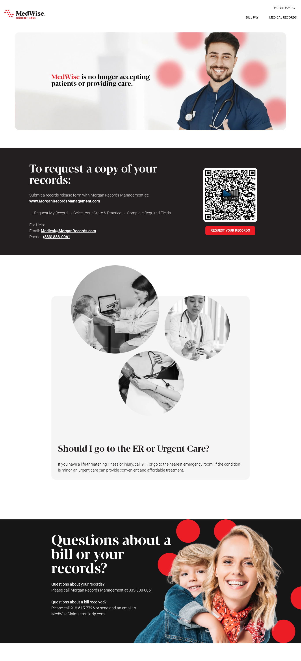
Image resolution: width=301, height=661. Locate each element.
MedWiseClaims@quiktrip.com (78, 614)
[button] (24, 14)
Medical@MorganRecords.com (68, 230)
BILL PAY (252, 17)
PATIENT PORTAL (284, 7)
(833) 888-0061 (56, 236)
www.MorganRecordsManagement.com (64, 201)
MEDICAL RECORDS (283, 17)
